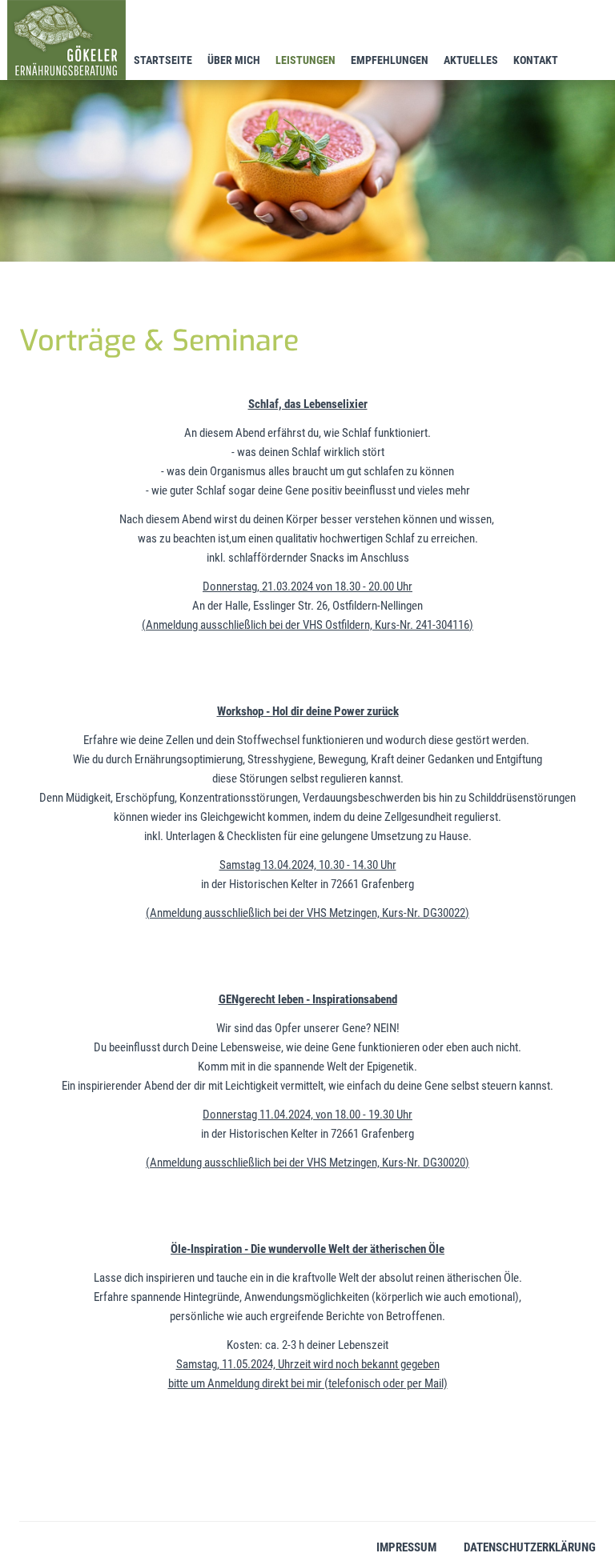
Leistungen (305, 60)
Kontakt (535, 60)
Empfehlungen (389, 60)
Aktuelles (471, 60)
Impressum (406, 1547)
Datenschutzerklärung (530, 1547)
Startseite (163, 60)
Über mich (233, 60)
